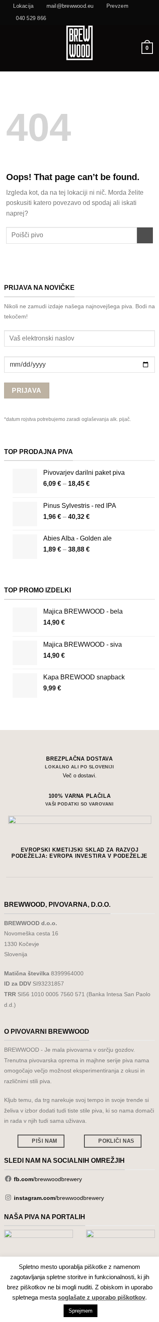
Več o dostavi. (80, 775)
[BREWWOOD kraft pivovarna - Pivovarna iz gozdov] (79, 43)
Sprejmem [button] (80, 1311)
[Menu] (11, 48)
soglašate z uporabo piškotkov (101, 1297)
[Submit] (145, 235)
